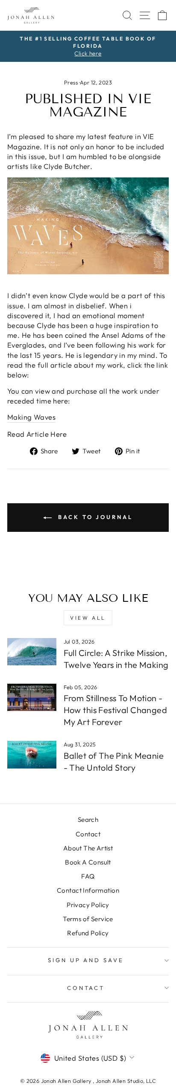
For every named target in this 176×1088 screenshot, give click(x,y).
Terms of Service (88, 919)
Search (88, 819)
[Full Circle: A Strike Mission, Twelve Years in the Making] (31, 651)
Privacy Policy (88, 905)
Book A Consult (88, 862)
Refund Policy (88, 933)
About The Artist (88, 848)
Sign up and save (86, 960)
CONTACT (86, 987)
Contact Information (88, 890)
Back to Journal (93, 517)
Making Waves (31, 416)
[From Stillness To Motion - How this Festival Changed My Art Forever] (31, 697)
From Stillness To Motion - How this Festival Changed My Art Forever (115, 710)
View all (88, 618)
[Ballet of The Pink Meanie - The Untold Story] (31, 754)
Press (71, 82)
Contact (88, 834)
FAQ (87, 876)
